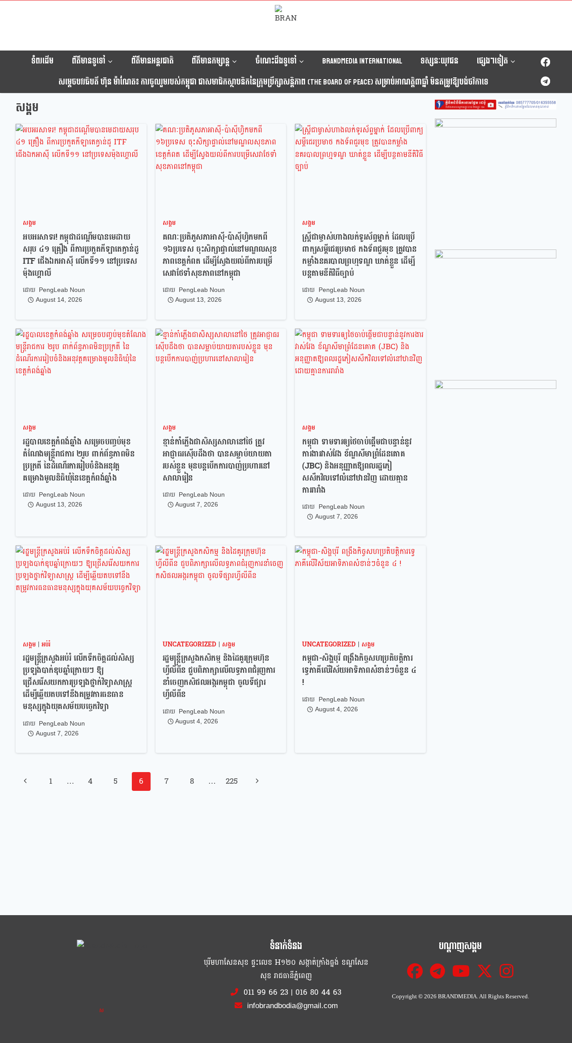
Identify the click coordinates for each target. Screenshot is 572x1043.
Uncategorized (189, 644)
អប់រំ (46, 644)
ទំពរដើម (42, 61)
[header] (495, 105)
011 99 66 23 (266, 992)
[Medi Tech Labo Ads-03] (495, 310)
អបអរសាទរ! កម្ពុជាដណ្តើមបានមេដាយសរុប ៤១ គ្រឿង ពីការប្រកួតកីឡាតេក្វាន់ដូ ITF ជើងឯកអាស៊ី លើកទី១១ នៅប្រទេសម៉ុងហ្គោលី (81, 255)
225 (232, 781)
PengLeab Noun (62, 290)
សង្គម (29, 222)
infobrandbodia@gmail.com (291, 1005)
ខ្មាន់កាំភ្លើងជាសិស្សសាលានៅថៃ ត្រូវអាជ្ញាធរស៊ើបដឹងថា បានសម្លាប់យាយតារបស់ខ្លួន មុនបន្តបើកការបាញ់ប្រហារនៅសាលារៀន (217, 460)
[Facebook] (545, 62)
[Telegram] (545, 81)
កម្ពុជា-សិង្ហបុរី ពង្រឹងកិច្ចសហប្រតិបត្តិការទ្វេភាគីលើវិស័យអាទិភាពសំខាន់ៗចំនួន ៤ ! (359, 670)
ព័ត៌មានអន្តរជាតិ (152, 61)
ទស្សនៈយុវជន (439, 61)
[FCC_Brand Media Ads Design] (495, 179)
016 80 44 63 (318, 992)
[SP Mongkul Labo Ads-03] (495, 441)
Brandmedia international (362, 61)
